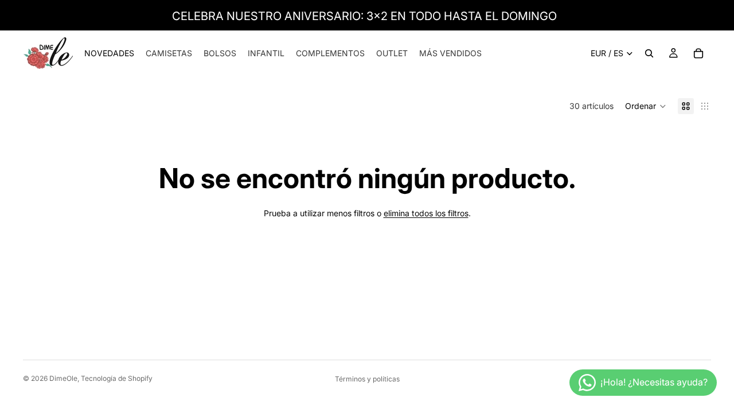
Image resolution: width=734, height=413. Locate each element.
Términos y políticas (367, 379)
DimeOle (63, 378)
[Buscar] (649, 53)
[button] (645, 106)
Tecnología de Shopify (117, 378)
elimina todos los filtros (426, 213)
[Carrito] (698, 53)
